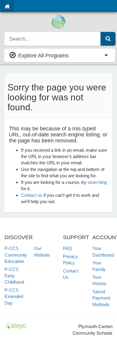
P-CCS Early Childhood (14, 276)
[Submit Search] (108, 39)
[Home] (7, 6)
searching (97, 182)
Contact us (31, 195)
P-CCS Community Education (15, 255)
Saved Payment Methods (101, 298)
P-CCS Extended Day (13, 297)
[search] (52, 39)
